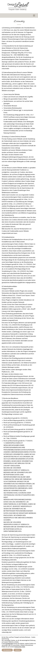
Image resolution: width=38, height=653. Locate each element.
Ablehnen (17, 650)
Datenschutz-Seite (19, 647)
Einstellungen (9, 643)
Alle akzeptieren (7, 650)
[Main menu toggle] (34, 15)
